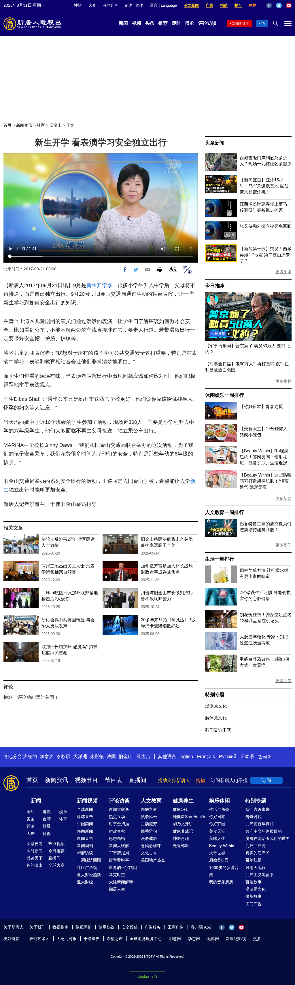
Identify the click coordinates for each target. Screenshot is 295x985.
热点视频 (56, 843)
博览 (189, 23)
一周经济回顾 (89, 860)
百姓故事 (253, 882)
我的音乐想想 (221, 882)
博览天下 (35, 858)
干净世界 (92, 938)
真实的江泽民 (257, 853)
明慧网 (175, 938)
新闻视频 (87, 801)
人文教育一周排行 (224, 512)
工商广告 (253, 904)
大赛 (92, 5)
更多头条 (283, 272)
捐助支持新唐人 (174, 780)
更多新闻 (283, 498)
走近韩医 (181, 845)
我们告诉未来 (218, 729)
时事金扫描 (119, 823)
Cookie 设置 (147, 976)
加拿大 (47, 756)
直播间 (137, 780)
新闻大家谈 (119, 809)
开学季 (104, 285)
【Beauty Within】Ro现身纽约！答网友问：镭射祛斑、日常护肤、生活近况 (264, 456)
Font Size (173, 269)
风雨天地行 (255, 867)
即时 (176, 23)
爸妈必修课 (151, 845)
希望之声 (115, 938)
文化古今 (149, 853)
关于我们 (37, 927)
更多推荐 (283, 381)
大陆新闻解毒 (121, 882)
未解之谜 (149, 809)
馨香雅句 (149, 831)
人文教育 (151, 801)
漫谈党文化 (216, 705)
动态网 (194, 938)
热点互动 (117, 816)
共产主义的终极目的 (263, 831)
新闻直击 (85, 838)
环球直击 (85, 816)
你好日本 (217, 816)
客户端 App (201, 927)
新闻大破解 (119, 845)
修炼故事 (253, 896)
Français (206, 756)
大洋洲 (80, 756)
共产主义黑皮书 (259, 874)
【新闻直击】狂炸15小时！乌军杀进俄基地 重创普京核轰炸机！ (264, 185)
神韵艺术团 (39, 938)
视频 (136, 23)
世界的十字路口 (123, 867)
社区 (41, 125)
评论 (31, 826)
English (185, 756)
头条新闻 (214, 143)
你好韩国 (217, 823)
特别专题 (214, 694)
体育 (63, 819)
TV (263, 24)
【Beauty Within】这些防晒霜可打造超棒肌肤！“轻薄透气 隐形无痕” (266, 480)
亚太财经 (85, 882)
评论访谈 (207, 23)
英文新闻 (191, 5)
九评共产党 (255, 845)
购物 (252, 5)
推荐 (163, 23)
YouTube (289, 5)
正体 (128, 5)
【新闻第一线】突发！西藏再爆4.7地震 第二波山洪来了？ (266, 254)
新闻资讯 (24, 125)
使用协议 (107, 927)
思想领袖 (117, 838)
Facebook (269, 5)
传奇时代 (253, 816)
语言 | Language (163, 5)
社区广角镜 (87, 867)
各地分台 (110, 5)
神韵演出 (35, 865)
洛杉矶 (63, 756)
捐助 (224, 5)
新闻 (123, 23)
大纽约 (30, 756)
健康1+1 (180, 809)
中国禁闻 (85, 823)
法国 (111, 756)
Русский (227, 756)
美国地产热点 (153, 860)
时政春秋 (117, 831)
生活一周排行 (219, 559)
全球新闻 (85, 809)
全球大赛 (56, 865)
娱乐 (63, 811)
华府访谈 (85, 853)
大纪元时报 (66, 938)
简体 (139, 5)
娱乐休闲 (219, 801)
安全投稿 (130, 927)
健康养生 (183, 801)
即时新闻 (35, 851)
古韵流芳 (149, 823)
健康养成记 (183, 831)
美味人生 (217, 838)
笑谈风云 (149, 816)
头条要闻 (35, 843)
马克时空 (117, 874)
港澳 (47, 811)
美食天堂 (217, 831)
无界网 (213, 938)
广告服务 (153, 927)
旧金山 (56, 125)
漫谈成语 (149, 838)
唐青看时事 (119, 860)
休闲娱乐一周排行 (224, 395)
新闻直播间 (240, 24)
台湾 (47, 819)
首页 (7, 125)
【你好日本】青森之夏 (261, 406)
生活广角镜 (219, 809)
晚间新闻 (85, 831)
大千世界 (217, 853)
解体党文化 (216, 717)
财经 (47, 826)
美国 (31, 819)
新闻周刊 (85, 845)
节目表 (113, 780)
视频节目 (86, 780)
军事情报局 (119, 853)
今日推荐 (214, 286)
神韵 (78, 5)
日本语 (247, 756)
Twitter (279, 5)
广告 (209, 5)
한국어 (265, 756)
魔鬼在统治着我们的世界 (267, 838)
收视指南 (60, 927)
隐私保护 (83, 927)
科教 (47, 833)
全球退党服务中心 (146, 938)
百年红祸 (253, 860)
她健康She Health (189, 816)
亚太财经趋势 (89, 874)
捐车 (238, 5)
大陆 (31, 833)
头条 (149, 23)
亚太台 (143, 756)
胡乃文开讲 (183, 823)
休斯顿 (97, 756)
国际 (31, 811)
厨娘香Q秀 (218, 860)
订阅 (266, 780)
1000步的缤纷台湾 (224, 871)
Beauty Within (221, 845)
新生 (91, 285)
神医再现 (181, 838)
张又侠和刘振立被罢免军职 (266, 226)
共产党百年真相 (259, 823)
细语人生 (117, 889)
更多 (257, 938)
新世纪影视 (236, 938)
